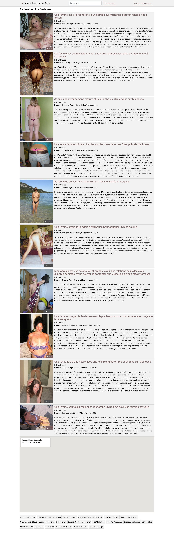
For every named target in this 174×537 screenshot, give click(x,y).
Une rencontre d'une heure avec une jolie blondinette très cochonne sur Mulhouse (102, 361)
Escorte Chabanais (114, 522)
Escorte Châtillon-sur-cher (79, 522)
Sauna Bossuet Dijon (129, 517)
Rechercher (110, 3)
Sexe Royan (61, 522)
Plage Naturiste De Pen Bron (90, 517)
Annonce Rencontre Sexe (35, 3)
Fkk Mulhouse (98, 522)
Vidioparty (39, 526)
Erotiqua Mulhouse (132, 522)
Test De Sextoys (96, 526)
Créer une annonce (142, 3)
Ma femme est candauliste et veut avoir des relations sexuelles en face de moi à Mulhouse (101, 55)
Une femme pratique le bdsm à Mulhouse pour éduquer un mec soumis (95, 226)
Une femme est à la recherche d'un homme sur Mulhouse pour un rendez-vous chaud (100, 16)
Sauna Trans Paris (46, 522)
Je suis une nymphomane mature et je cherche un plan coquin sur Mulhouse (99, 98)
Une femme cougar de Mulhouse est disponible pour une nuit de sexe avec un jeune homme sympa (103, 318)
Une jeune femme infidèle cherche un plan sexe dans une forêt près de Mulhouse (101, 144)
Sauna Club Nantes (64, 526)
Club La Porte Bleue (28, 522)
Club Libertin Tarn (27, 517)
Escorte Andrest (80, 526)
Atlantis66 (49, 526)
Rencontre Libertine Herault (49, 517)
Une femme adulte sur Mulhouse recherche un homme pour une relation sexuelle (101, 406)
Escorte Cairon (26, 526)
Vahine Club (147, 522)
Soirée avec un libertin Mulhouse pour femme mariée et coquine (91, 181)
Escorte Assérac (111, 517)
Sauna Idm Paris (69, 517)
